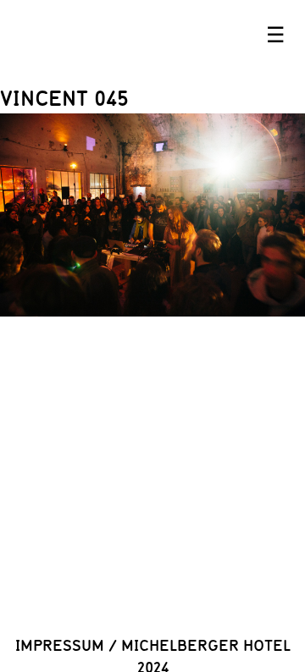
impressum (59, 645)
